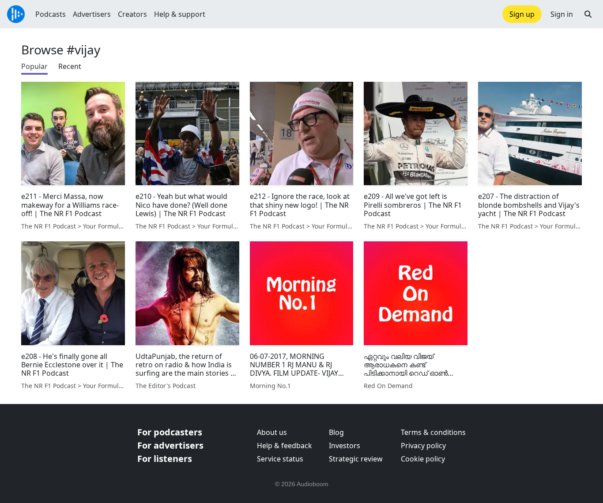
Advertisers (92, 14)
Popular (34, 66)
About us (272, 432)
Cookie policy (423, 459)
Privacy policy (423, 445)
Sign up (522, 14)
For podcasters (169, 432)
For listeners (164, 459)
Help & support (179, 14)
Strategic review (356, 459)
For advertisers (170, 445)
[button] (588, 14)
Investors (344, 445)
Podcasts (50, 14)
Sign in (561, 14)
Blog (336, 432)
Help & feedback (284, 445)
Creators (132, 14)
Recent (69, 66)
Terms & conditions (433, 432)
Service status (280, 459)
